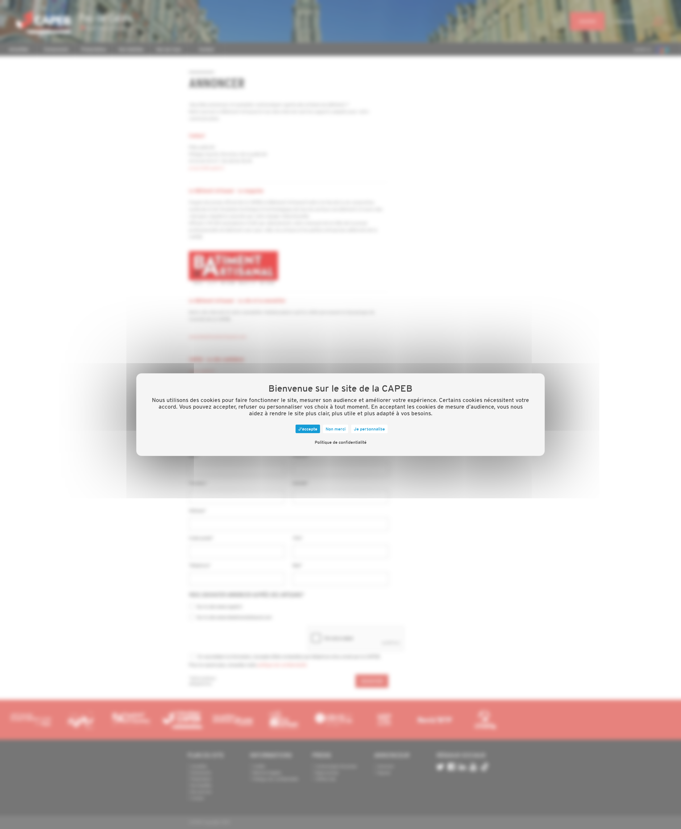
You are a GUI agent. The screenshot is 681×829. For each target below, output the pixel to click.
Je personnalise (369, 428)
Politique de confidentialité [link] (341, 442)
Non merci (336, 428)
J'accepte (307, 428)
